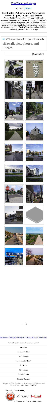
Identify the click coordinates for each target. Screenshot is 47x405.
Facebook (4, 337)
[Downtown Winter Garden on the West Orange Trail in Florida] (14, 194)
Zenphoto (33, 385)
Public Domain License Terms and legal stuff (23, 343)
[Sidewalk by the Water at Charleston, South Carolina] (14, 235)
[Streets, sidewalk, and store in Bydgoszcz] (14, 256)
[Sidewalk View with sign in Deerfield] (34, 90)
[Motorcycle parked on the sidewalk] (14, 69)
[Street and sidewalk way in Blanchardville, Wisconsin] (14, 215)
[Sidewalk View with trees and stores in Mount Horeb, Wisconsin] (14, 90)
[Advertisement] (23, 290)
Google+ (12, 337)
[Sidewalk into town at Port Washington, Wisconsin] (34, 256)
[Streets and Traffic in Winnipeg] (14, 152)
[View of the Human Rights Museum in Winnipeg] (34, 131)
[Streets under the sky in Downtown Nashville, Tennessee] (14, 111)
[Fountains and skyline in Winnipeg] (14, 173)
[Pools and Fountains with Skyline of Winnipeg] (34, 152)
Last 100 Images (23, 356)
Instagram (21, 337)
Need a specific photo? (23, 361)
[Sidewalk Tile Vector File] (34, 215)
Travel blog (42, 337)
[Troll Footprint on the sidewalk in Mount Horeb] (34, 69)
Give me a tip (23, 370)
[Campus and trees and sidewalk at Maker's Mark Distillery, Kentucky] (34, 111)
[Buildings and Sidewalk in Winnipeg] (34, 173)
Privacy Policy (31, 337)
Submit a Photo (23, 374)
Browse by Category (23, 379)
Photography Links (23, 352)
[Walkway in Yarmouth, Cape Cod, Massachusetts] (34, 235)
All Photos (23, 365)
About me (23, 347)
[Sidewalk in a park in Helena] (14, 131)
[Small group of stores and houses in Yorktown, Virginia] (34, 194)
